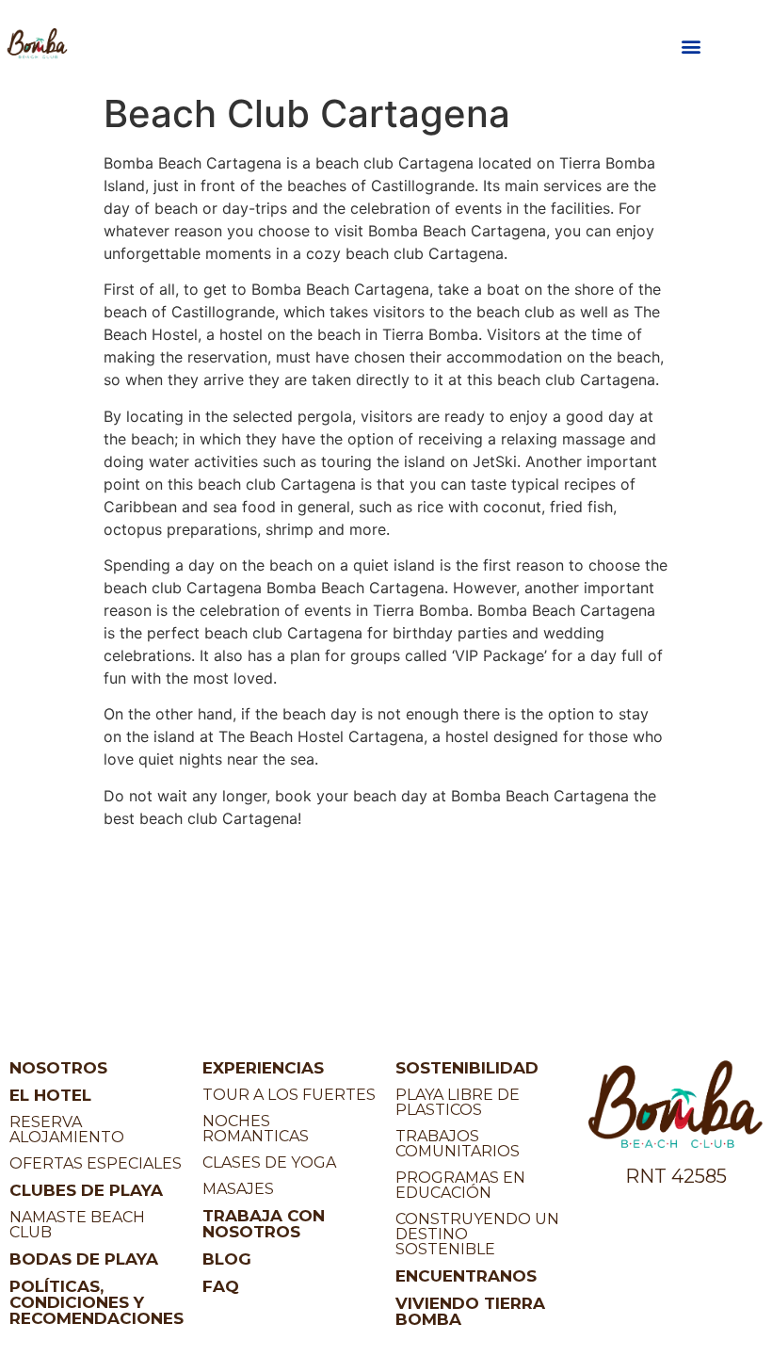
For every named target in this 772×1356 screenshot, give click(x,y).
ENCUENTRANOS (466, 1276)
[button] (690, 46)
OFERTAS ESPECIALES (95, 1163)
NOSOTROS (58, 1067)
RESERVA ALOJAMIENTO (66, 1129)
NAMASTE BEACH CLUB (77, 1224)
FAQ (220, 1286)
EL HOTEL (50, 1095)
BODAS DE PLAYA (83, 1259)
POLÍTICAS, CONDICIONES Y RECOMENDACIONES (96, 1302)
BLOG (226, 1259)
